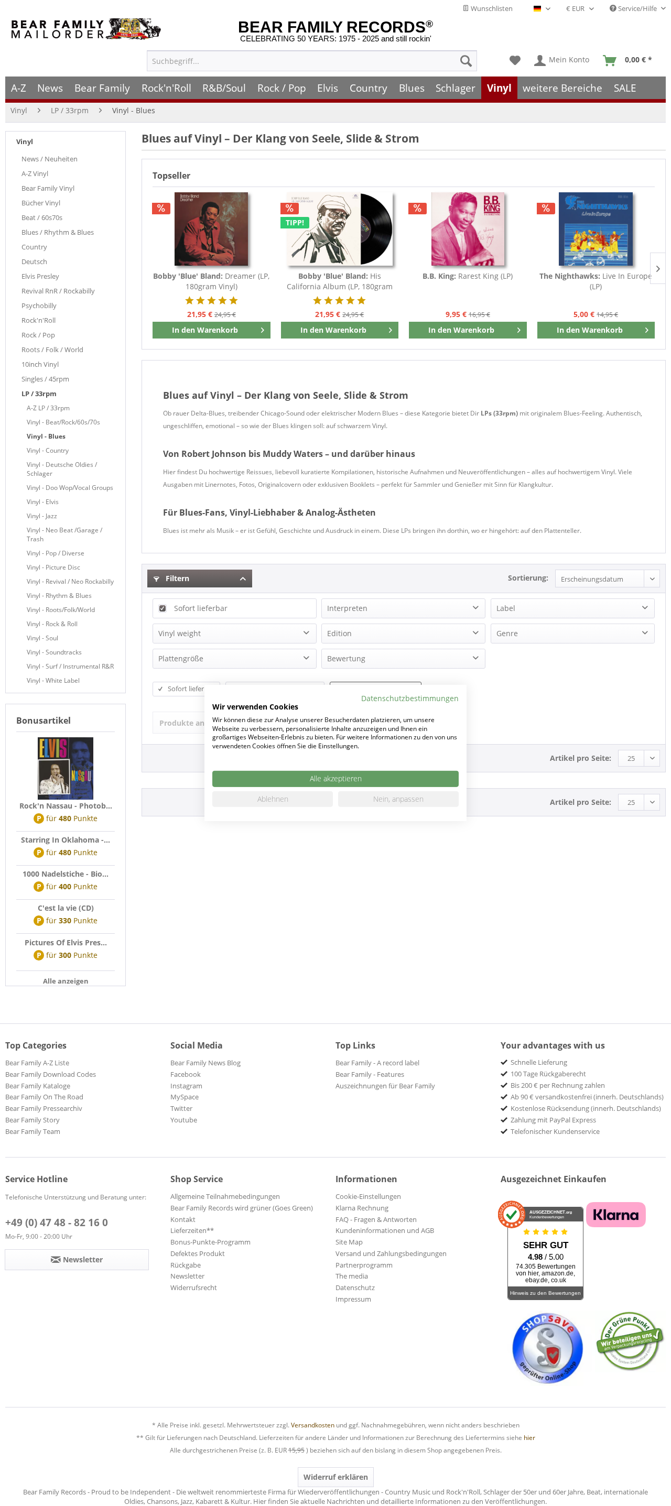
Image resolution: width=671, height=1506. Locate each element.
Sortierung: (528, 578)
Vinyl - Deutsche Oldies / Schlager (62, 469)
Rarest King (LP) (468, 276)
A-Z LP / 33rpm (48, 407)
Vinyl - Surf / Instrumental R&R (70, 666)
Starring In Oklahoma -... (65, 840)
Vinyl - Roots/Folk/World (61, 609)
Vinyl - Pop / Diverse (55, 553)
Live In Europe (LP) (595, 281)
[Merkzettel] (515, 60)
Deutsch (34, 261)
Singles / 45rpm (45, 379)
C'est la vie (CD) (66, 908)
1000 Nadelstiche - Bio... (66, 874)
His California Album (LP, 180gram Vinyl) (340, 281)
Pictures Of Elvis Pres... (66, 942)
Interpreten (347, 608)
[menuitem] (312, 60)
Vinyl (24, 141)
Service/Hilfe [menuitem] (637, 8)
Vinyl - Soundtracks (54, 652)
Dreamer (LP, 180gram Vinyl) (211, 281)
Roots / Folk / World (52, 349)
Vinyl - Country (48, 450)
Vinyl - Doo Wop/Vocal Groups (70, 487)
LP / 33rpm (39, 393)
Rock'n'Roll (38, 320)
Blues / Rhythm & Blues (57, 232)
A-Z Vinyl (34, 173)
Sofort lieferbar (201, 608)
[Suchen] (466, 60)
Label (505, 608)
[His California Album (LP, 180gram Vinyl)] (340, 229)
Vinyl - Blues (46, 436)
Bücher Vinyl (40, 203)
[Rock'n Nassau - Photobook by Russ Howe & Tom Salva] (65, 768)
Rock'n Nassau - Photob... (65, 806)
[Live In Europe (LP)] (596, 229)
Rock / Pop (38, 335)
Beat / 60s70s (41, 217)
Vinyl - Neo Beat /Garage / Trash (64, 534)
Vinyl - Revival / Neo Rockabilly (70, 581)
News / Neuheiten (49, 158)
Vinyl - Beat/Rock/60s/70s (63, 422)
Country (34, 247)
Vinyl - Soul (42, 638)
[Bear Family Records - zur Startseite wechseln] (88, 29)
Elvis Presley (40, 276)
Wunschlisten (491, 8)
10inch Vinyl (40, 364)
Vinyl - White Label (53, 680)
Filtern (176, 578)
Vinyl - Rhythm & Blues (59, 595)
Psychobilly (39, 305)
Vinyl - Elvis (43, 501)
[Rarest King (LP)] (468, 229)
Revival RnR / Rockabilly (58, 291)
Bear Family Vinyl (47, 188)
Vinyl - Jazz (42, 515)
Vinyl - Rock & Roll (52, 623)
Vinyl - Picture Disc (53, 567)
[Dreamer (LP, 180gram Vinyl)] (211, 229)
